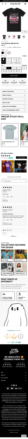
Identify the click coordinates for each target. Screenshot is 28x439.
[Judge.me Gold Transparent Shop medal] (10, 336)
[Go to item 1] (8, 166)
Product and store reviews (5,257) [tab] (14, 177)
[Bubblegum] (23, 144)
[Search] (6, 4)
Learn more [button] (19, 47)
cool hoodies (5, 409)
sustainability (5, 400)
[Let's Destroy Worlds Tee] (4, 36)
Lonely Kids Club (4, 41)
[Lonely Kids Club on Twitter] (16, 385)
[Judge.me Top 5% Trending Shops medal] (23, 336)
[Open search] (2, 181)
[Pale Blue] (2, 144)
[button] (11, 47)
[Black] (2, 52)
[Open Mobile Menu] (2, 4)
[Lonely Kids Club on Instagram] (12, 385)
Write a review (21, 157)
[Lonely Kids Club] (15, 4)
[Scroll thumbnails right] (25, 166)
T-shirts (25, 407)
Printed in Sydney (14, 432)
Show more (13, 236)
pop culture (20, 407)
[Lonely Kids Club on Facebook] (14, 385)
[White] (6, 52)
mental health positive (22, 411)
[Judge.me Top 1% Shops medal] (16, 336)
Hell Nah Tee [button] (5, 200)
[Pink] (9, 52)
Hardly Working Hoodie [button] (7, 224)
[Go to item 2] (20, 166)
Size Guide (24, 65)
